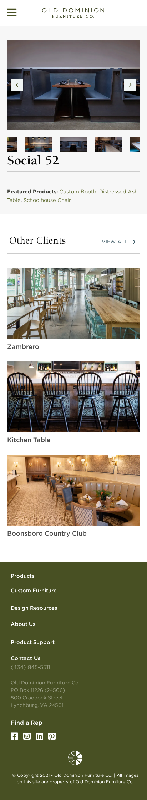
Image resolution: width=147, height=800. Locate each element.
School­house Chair (47, 200)
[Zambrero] (73, 303)
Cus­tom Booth (77, 191)
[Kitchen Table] (73, 396)
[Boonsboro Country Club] (73, 490)
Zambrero (23, 346)
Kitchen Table (29, 440)
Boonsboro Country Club (47, 533)
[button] (17, 85)
